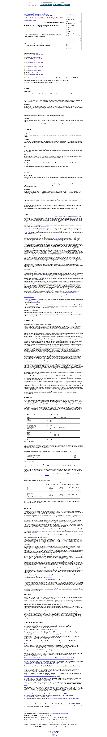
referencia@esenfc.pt (53, 735)
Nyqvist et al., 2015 (32, 233)
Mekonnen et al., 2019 (31, 283)
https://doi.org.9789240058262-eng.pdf (32, 696)
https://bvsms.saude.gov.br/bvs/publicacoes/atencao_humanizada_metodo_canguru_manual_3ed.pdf (47, 659)
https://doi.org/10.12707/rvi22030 (30, 20)
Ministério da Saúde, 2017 (60, 216)
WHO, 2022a (76, 247)
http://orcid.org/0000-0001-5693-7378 (34, 66)
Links (48, 627)
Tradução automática (72, 33)
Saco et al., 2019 (35, 517)
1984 (30, 300)
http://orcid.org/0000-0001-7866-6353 (34, 70)
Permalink (70, 48)
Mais (69, 44)
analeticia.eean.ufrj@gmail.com (60, 713)
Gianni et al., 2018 (64, 558)
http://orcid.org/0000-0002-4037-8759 (34, 74)
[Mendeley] (67, 44)
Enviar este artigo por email (74, 35)
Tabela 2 (59, 445)
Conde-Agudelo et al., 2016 (37, 549)
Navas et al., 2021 (27, 517)
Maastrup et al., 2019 (45, 226)
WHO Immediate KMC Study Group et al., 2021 (39, 543)
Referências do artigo (72, 27)
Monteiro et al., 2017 (32, 532)
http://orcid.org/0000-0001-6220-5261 (34, 54)
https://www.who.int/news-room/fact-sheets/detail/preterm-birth (60, 698)
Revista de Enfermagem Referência (36, 14)
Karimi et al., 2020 (51, 579)
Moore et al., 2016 (35, 302)
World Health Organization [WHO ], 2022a (73, 216)
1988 (38, 300)
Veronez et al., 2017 (77, 555)
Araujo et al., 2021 (55, 254)
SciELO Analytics (71, 19)
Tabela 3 (47, 475)
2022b (36, 271)
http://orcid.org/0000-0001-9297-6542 (34, 58)
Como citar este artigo (73, 29)
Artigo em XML (71, 25)
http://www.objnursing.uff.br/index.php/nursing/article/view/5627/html (39, 663)
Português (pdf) (71, 23)
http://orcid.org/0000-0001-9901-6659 (34, 62)
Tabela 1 (55, 407)
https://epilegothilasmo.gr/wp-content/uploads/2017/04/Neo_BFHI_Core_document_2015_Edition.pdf (44, 675)
